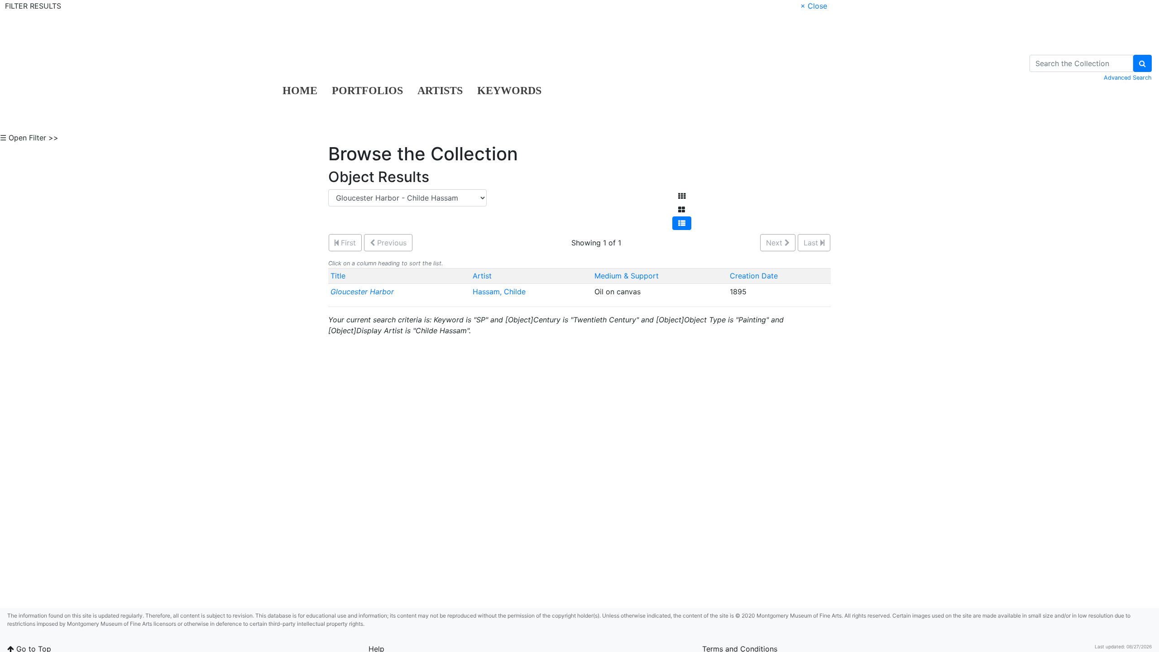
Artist (482, 275)
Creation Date (754, 275)
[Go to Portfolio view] (681, 209)
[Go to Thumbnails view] (681, 196)
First (347, 242)
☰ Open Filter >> (29, 137)
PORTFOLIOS (367, 90)
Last (812, 242)
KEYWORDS (509, 90)
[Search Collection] (1142, 63)
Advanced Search (1128, 77)
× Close (813, 5)
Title (337, 275)
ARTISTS (440, 90)
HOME (300, 90)
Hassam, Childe (500, 291)
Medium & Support (626, 275)
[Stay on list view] (681, 223)
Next (775, 242)
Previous (391, 242)
